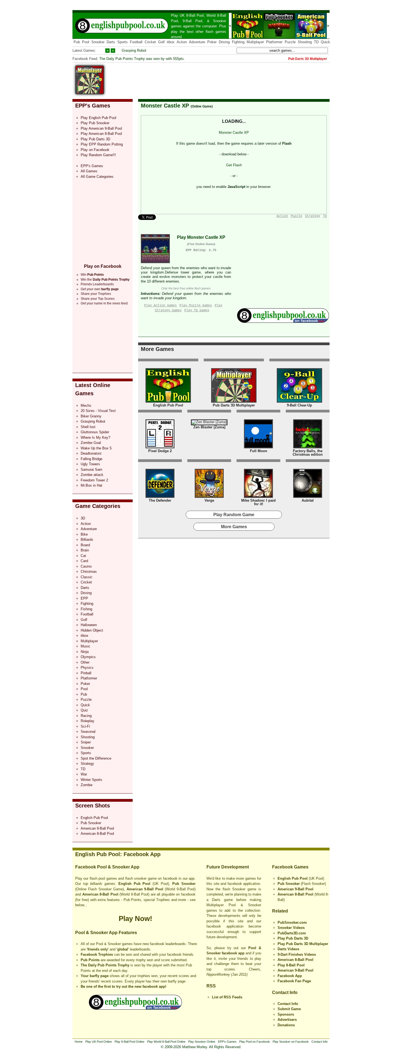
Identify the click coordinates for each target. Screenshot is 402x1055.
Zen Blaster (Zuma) (209, 427)
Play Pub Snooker (95, 123)
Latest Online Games (92, 389)
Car (83, 556)
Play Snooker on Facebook (291, 1041)
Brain (85, 550)
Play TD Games (196, 310)
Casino (86, 566)
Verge (209, 500)
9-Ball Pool (192, 21)
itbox (170, 42)
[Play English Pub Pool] (247, 37)
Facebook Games (290, 867)
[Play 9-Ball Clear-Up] (299, 401)
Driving (224, 42)
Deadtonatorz (91, 453)
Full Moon (258, 451)
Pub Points (90, 960)
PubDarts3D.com (292, 933)
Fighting (238, 42)
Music (85, 646)
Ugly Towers (90, 464)
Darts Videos (288, 949)
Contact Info (285, 992)
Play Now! (135, 918)
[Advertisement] (230, 77)
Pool (85, 42)
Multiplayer (255, 42)
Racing (86, 716)
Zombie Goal (91, 443)
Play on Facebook (95, 150)
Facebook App (290, 976)
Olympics (88, 657)
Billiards (87, 539)
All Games (89, 171)
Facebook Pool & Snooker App (107, 867)
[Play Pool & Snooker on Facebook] (283, 321)
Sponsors (286, 1014)
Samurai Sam (91, 469)
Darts (111, 42)
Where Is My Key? (95, 437)
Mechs (86, 405)
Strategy (87, 764)
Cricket (150, 42)
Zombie (86, 785)
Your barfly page (95, 976)
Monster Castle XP (165, 106)
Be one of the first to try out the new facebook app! (123, 986)
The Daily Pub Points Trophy (105, 965)
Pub (77, 42)
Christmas (89, 571)
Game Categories (97, 506)
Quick (325, 42)
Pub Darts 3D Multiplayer (234, 405)
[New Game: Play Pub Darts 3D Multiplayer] (89, 93)
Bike (84, 534)
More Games (157, 349)
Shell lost (88, 427)
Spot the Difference (96, 758)
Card (84, 561)
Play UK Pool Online (98, 1041)
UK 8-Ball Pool (192, 15)
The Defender (160, 500)
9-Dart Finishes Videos (297, 954)
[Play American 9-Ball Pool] (311, 37)
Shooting (305, 42)
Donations (286, 1025)
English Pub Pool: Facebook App (118, 854)
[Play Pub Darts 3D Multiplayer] (234, 401)
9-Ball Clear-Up (299, 405)
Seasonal (88, 732)
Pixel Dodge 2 (160, 451)
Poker (212, 42)
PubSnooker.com (292, 922)
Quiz (84, 710)
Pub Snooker (91, 823)
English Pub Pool (94, 818)
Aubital (308, 500)
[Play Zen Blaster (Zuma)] (209, 422)
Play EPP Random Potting (102, 144)
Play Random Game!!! (98, 155)
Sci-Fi (85, 726)
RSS (211, 986)
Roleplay (87, 721)
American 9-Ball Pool (97, 828)
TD (316, 42)
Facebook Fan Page (294, 981)
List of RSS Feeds (227, 997)
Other (85, 662)
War (84, 774)
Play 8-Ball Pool (291, 965)
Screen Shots (92, 806)
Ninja (85, 652)
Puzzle (290, 42)
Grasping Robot (134, 50)
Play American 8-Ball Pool (101, 134)
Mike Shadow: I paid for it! (258, 502)
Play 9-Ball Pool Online (129, 1041)
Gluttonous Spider (95, 432)
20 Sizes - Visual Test (98, 411)
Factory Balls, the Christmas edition (308, 453)
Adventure (197, 42)
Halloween (89, 625)
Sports (122, 42)
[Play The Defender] (159, 497)
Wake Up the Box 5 (96, 448)
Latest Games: (84, 50)
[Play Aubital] (307, 497)
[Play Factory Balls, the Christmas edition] (307, 447)
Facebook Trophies (97, 954)
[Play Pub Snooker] (279, 37)
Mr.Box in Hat (91, 485)
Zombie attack (92, 475)
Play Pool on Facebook (254, 1041)
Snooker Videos (291, 928)
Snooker (219, 21)
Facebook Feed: (85, 59)
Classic (86, 577)
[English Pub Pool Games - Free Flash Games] (135, 1008)
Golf (161, 42)
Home (79, 1041)
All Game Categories (97, 177)
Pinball (86, 673)
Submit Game (289, 1009)
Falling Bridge (91, 459)
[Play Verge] (209, 497)
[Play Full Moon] (258, 447)
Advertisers (287, 1020)
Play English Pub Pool (98, 118)
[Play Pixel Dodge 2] (159, 447)
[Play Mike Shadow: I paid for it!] (258, 497)
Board (85, 545)
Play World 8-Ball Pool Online (166, 1041)
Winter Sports (91, 780)
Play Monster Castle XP (201, 237)
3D (83, 518)
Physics (87, 667)
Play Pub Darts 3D (95, 139)
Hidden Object (92, 630)
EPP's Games (92, 106)
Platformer (274, 42)
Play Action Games (160, 305)
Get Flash (234, 165)
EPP (84, 598)
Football (136, 42)
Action (182, 42)
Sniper (86, 742)
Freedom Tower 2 (94, 480)
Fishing (86, 609)
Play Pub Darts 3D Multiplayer (303, 944)
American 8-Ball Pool (97, 834)
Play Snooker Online (201, 1041)
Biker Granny (91, 416)
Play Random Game (233, 514)
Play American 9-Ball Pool (101, 128)
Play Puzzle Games (195, 305)
